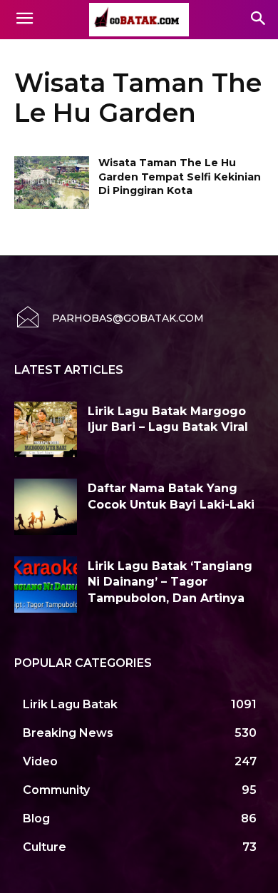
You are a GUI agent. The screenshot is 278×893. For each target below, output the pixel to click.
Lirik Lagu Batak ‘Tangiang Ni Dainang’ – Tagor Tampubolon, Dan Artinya (170, 582)
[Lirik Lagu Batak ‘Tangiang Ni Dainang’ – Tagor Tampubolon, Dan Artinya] (45, 584)
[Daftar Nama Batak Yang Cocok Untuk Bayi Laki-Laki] (45, 507)
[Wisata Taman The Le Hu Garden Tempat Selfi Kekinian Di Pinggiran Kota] (51, 182)
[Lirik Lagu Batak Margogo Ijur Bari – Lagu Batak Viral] (45, 430)
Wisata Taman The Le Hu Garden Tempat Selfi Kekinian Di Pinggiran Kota (179, 176)
